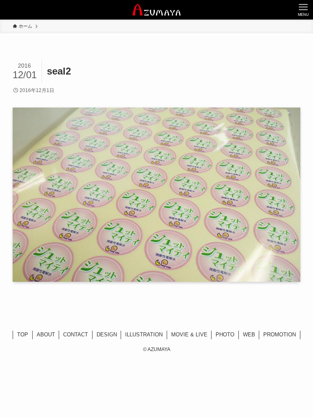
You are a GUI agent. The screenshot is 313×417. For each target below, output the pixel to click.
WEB (249, 334)
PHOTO (225, 334)
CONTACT (75, 334)
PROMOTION (279, 334)
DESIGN (107, 334)
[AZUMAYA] (156, 10)
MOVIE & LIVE (189, 334)
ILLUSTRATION (144, 334)
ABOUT (46, 334)
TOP (22, 334)
